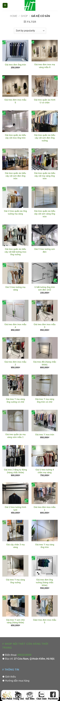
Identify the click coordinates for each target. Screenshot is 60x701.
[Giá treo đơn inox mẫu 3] (45, 310)
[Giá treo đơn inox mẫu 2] (15, 348)
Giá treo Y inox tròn (44, 434)
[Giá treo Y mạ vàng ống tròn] (45, 530)
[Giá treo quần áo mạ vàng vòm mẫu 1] (15, 420)
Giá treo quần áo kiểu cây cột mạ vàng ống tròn (44, 176)
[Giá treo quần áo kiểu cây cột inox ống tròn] (15, 121)
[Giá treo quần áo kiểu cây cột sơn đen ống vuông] (45, 121)
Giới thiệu (10, 676)
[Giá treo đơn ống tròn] (15, 50)
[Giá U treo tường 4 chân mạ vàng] (45, 456)
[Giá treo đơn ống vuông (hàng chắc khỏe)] (45, 566)
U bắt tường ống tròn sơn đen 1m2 (44, 288)
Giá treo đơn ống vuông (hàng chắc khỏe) (44, 582)
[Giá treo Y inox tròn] (45, 420)
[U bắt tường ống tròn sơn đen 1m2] (45, 273)
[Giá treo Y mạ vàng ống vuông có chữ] (15, 385)
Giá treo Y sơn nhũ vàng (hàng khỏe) (15, 621)
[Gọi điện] (30, 695)
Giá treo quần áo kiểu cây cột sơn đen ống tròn (15, 176)
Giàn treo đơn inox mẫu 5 (44, 621)
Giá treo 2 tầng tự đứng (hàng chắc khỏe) (15, 471)
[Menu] (5, 5)
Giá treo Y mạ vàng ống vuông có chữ (15, 400)
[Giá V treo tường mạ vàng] (15, 273)
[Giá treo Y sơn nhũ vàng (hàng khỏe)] (15, 606)
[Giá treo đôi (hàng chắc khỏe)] (45, 348)
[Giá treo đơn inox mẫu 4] (15, 310)
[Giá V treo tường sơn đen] (45, 235)
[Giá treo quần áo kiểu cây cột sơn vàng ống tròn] (45, 197)
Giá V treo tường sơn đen (44, 250)
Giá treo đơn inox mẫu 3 (45, 325)
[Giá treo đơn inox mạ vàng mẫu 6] (45, 50)
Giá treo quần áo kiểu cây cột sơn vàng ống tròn (44, 214)
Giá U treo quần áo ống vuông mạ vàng (15, 212)
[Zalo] (41, 695)
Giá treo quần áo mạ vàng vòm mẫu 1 (15, 435)
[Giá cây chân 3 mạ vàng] (15, 530)
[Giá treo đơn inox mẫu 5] (15, 86)
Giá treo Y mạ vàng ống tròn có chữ (44, 400)
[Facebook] (53, 695)
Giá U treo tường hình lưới (15, 508)
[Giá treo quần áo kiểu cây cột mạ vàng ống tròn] (45, 159)
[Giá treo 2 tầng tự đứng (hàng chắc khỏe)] (15, 456)
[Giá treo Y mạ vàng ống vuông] (15, 566)
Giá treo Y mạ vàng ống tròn (44, 545)
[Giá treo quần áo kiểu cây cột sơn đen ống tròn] (15, 159)
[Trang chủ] (18, 695)
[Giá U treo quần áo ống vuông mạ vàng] (15, 197)
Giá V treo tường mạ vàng (15, 288)
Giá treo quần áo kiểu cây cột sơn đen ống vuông (44, 138)
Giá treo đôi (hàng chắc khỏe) (44, 363)
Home (13, 16)
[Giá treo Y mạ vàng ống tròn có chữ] (45, 385)
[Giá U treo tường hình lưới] (15, 493)
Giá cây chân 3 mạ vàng (15, 545)
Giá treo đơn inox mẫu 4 (15, 325)
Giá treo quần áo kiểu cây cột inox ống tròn (15, 136)
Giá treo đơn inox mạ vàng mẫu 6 (44, 65)
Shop (24, 16)
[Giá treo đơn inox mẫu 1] (45, 493)
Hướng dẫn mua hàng (17, 680)
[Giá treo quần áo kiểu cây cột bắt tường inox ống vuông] (15, 235)
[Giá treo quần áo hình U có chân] (45, 86)
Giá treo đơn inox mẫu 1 (45, 508)
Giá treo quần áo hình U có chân (44, 101)
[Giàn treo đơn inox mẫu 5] (45, 606)
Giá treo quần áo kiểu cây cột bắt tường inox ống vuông (15, 252)
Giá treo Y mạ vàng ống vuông (15, 581)
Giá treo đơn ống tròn (15, 65)
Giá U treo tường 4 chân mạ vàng (45, 471)
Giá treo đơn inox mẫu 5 (15, 101)
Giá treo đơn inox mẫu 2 (15, 363)
